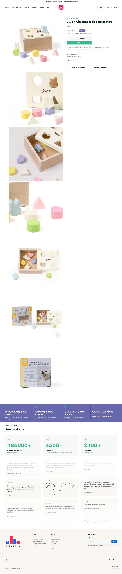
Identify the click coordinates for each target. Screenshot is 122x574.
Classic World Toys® (72, 18)
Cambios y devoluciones (39, 546)
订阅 (114, 541)
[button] (107, 7)
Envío (76, 33)
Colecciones (54, 541)
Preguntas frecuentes (38, 539)
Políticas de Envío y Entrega (39, 543)
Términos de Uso (37, 537)
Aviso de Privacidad (37, 541)
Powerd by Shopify (16, 568)
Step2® (52, 537)
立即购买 (79, 42)
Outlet (52, 548)
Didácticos (53, 546)
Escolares (53, 543)
